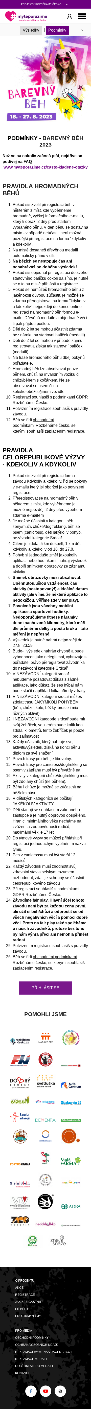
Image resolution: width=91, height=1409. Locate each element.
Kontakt (22, 1373)
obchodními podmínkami (55, 957)
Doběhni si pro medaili (34, 1366)
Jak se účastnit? (29, 1302)
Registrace (25, 1295)
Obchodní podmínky (32, 1338)
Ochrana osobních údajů (36, 1345)
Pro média (23, 1330)
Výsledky (31, 30)
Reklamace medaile (31, 1359)
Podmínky (57, 30)
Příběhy (22, 1309)
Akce (19, 1287)
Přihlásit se (45, 988)
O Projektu (24, 1280)
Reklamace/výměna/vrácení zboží (43, 1352)
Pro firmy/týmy (28, 1316)
